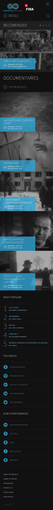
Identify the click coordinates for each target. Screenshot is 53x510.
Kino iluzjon (15, 451)
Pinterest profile (17, 376)
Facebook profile (17, 367)
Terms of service (10, 479)
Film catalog (8, 497)
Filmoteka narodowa (19, 425)
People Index (8, 492)
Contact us (7, 488)
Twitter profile (16, 402)
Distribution (8, 483)
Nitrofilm (14, 460)
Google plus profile (19, 384)
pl (48, 4)
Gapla (12, 442)
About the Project (10, 474)
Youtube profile (17, 393)
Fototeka (14, 433)
